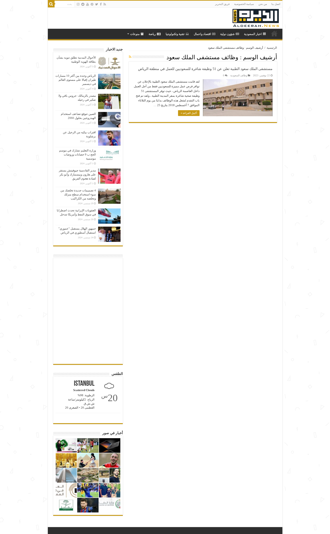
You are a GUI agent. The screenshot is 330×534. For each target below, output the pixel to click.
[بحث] (51, 4)
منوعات (135, 34)
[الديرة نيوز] (255, 17)
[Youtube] (87, 4)
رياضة (152, 34)
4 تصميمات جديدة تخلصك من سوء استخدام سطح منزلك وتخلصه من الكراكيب (78, 194)
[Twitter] (97, 4)
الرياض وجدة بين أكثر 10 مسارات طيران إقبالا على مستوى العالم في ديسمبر (75, 79)
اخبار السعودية (253, 34)
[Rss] (104, 4)
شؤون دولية (227, 34)
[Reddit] (83, 4)
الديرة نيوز (274, 33)
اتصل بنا (275, 4)
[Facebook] (100, 4)
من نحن (262, 4)
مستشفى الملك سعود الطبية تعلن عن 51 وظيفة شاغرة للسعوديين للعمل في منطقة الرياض (205, 69)
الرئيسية (272, 47)
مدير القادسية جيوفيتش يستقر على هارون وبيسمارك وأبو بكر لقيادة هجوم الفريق (77, 174)
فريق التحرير (222, 4)
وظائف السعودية (238, 75)
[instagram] (78, 4)
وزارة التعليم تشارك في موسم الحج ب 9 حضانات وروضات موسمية (77, 154)
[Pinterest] (92, 4)
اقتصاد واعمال (202, 34)
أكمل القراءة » (189, 113)
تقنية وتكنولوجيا (175, 34)
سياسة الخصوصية (244, 4)
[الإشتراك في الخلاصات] (130, 57)
